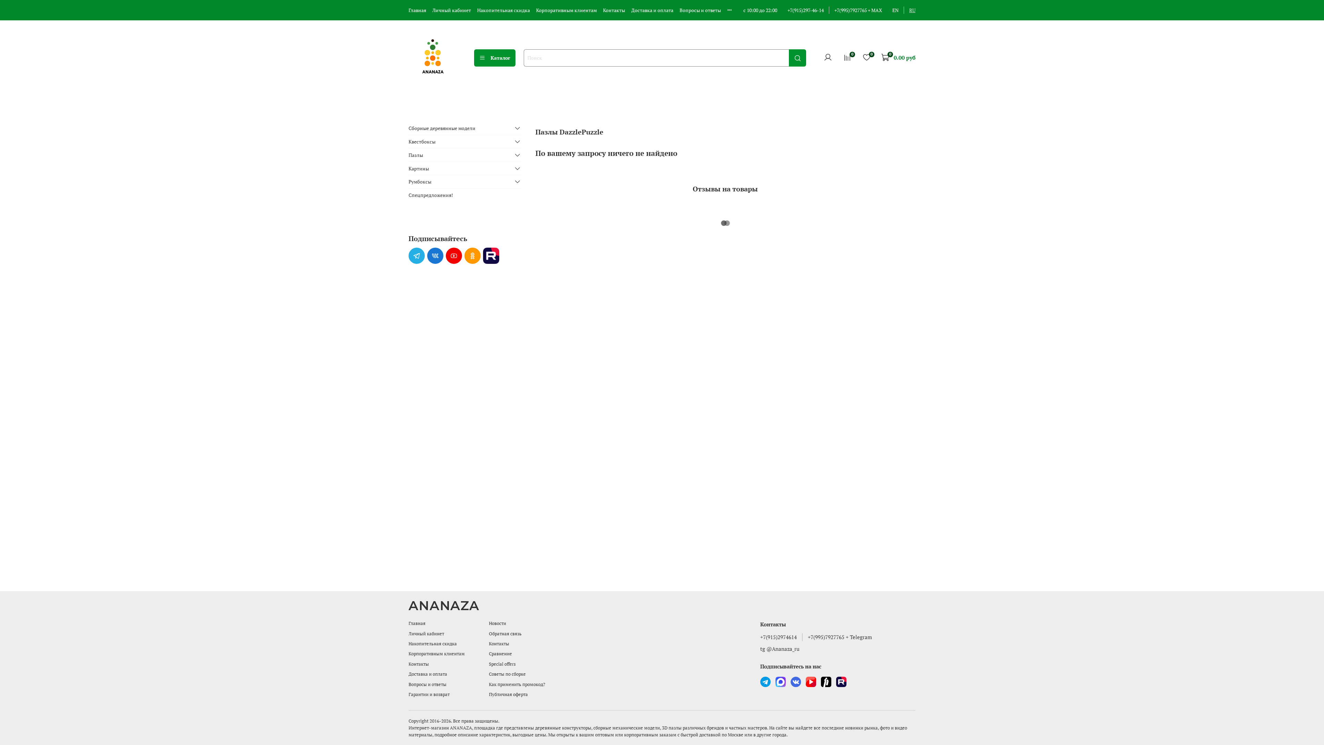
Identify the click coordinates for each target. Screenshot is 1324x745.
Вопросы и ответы (700, 10)
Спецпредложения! (431, 195)
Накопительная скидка (503, 10)
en (895, 10)
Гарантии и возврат (429, 694)
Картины (419, 168)
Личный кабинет (451, 10)
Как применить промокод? (517, 684)
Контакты (614, 10)
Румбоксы (420, 181)
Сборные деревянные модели (442, 128)
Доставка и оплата (652, 10)
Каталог (500, 57)
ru (912, 10)
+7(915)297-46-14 (806, 10)
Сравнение (500, 654)
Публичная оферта (508, 694)
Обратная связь (505, 634)
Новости (497, 623)
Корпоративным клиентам (566, 10)
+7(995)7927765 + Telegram (840, 637)
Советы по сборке (507, 674)
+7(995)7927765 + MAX (858, 10)
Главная (417, 10)
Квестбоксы (422, 141)
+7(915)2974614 (778, 637)
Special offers (502, 664)
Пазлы (416, 155)
